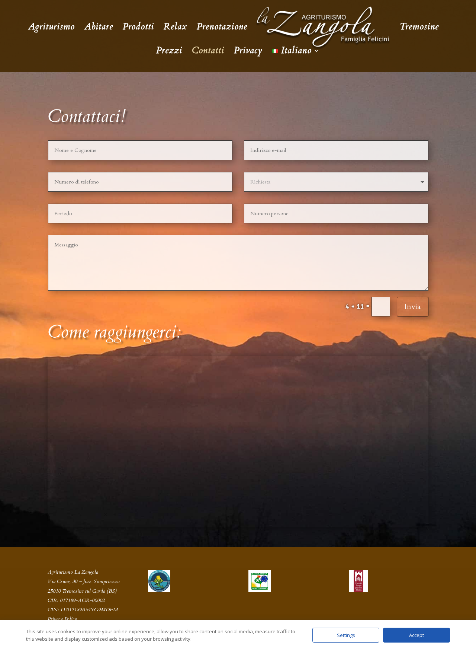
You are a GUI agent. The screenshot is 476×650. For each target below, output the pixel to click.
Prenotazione (222, 28)
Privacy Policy (62, 618)
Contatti (208, 52)
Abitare (98, 28)
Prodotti (138, 28)
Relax (175, 28)
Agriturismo (51, 28)
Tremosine (419, 28)
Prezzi (169, 52)
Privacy (248, 52)
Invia (413, 307)
